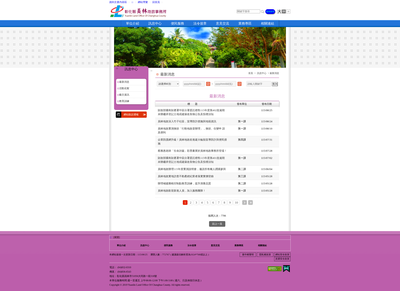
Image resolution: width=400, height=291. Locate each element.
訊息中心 (155, 23)
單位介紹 (132, 23)
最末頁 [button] (250, 202)
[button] (262, 11)
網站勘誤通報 (131, 114)
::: (132, 2)
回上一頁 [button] (217, 223)
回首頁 (156, 2)
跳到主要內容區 (118, 2)
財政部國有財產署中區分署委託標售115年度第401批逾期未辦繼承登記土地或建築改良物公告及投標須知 (191, 160)
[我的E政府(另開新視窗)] (286, 268)
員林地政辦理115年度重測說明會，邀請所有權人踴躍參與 (192, 169)
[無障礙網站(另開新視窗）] (275, 268)
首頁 (250, 73)
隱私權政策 (265, 254)
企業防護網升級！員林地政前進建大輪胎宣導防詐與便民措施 (192, 141)
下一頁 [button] (244, 202)
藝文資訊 (124, 94)
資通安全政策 (282, 259)
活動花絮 (124, 88)
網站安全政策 (282, 254)
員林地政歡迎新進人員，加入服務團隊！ (182, 190)
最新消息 (124, 81)
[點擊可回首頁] (138, 12)
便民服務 (177, 23)
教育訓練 (124, 101)
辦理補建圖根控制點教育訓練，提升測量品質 (184, 183)
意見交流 (222, 23)
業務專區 (245, 23)
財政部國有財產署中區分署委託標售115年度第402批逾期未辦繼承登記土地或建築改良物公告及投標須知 (191, 112)
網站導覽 (143, 2)
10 (236, 202)
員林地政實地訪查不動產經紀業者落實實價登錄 (187, 176)
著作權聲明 (248, 254)
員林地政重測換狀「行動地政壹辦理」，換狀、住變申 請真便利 (191, 130)
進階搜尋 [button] (270, 11)
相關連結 (267, 23)
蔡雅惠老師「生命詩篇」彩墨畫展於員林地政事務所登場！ (192, 150)
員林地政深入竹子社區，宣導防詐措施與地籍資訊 (187, 121)
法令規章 (200, 23)
